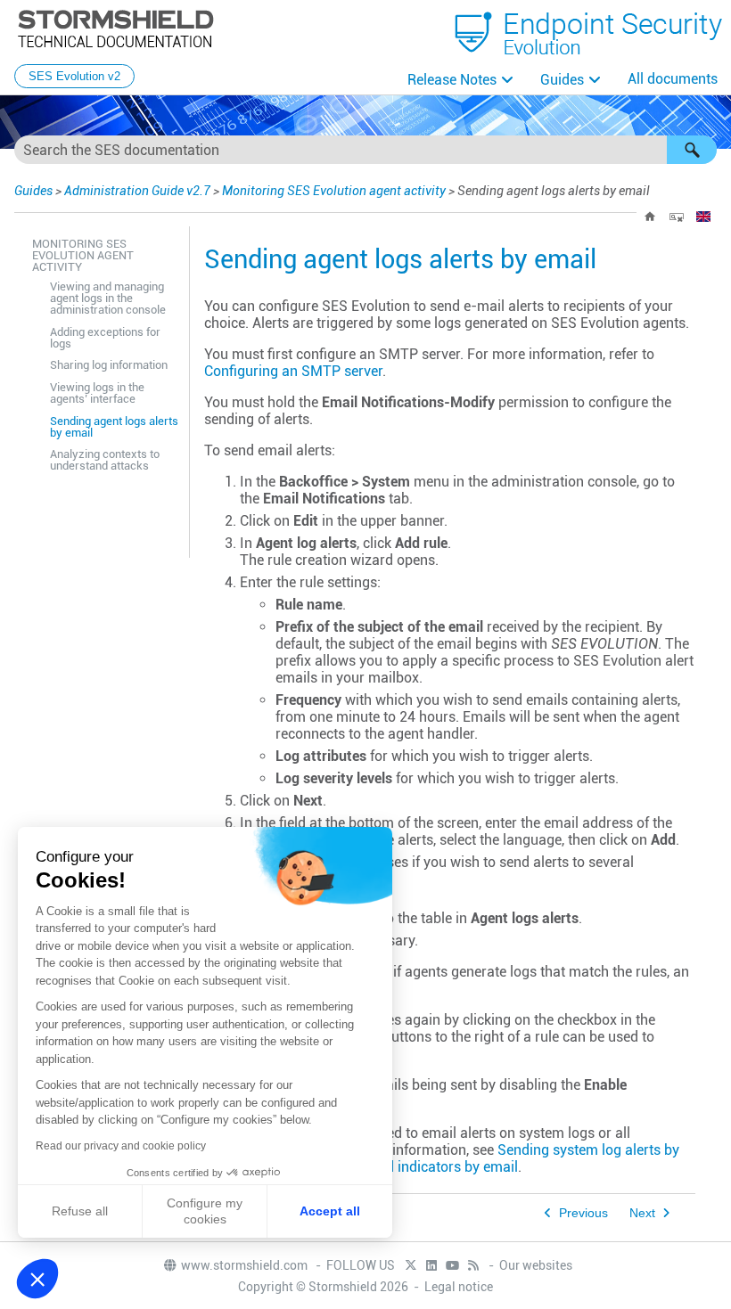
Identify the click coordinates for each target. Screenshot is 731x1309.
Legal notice (458, 1287)
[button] (692, 149)
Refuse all (80, 1211)
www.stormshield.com (245, 1265)
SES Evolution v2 (74, 76)
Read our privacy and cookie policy (121, 1146)
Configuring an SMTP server (293, 371)
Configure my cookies (204, 1211)
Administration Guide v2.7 (137, 191)
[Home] (650, 216)
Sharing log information (109, 365)
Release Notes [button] (452, 79)
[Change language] (703, 216)
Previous (583, 1213)
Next (642, 1213)
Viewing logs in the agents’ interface (97, 392)
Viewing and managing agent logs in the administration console (108, 298)
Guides (562, 79)
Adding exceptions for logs (105, 337)
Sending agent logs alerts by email (114, 426)
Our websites (535, 1265)
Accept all (330, 1211)
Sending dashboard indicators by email (394, 1166)
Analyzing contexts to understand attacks (105, 459)
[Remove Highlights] (676, 216)
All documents (673, 78)
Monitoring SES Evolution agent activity (334, 191)
